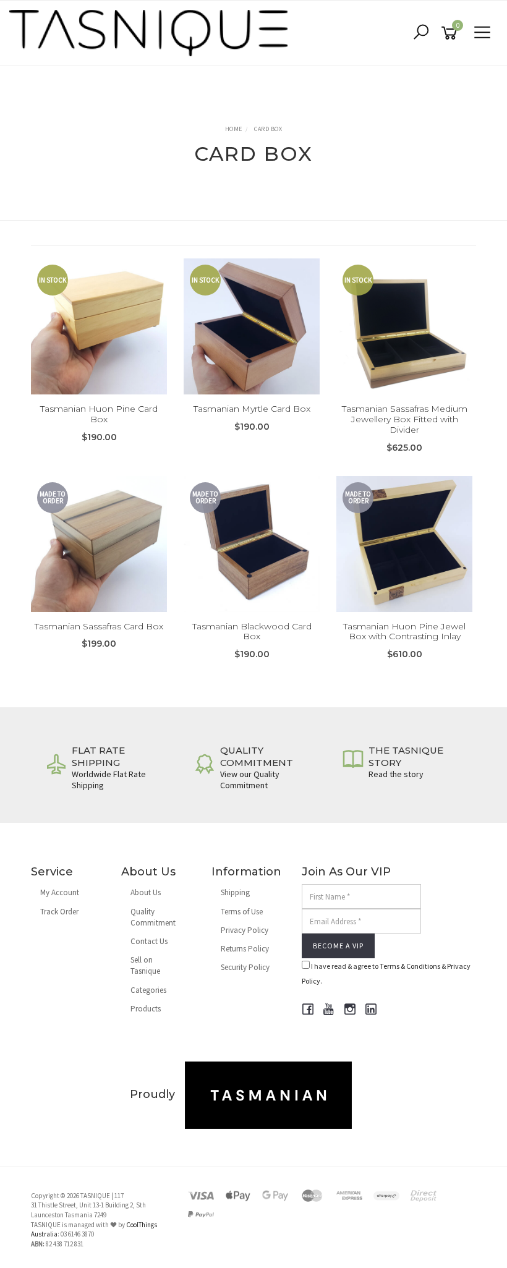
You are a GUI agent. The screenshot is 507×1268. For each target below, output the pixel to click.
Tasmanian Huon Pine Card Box (99, 414)
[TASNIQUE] (151, 31)
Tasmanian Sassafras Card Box (99, 626)
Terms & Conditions (410, 966)
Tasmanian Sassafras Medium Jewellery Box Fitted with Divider (404, 419)
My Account (59, 892)
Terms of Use (242, 911)
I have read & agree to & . (386, 973)
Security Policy (245, 967)
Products (145, 1008)
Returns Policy (245, 948)
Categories (148, 990)
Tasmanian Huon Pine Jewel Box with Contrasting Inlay (404, 631)
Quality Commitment (153, 917)
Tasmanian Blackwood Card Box (252, 631)
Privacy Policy (244, 930)
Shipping (235, 892)
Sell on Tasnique (145, 965)
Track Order (59, 911)
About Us (145, 892)
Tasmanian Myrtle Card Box (252, 408)
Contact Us (149, 941)
